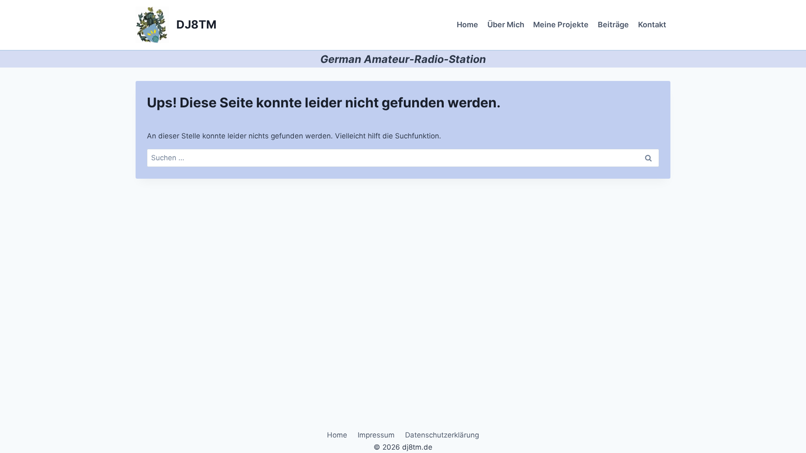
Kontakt (652, 24)
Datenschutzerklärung (442, 435)
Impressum (376, 435)
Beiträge (613, 24)
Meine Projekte (561, 24)
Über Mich (505, 24)
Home (467, 24)
